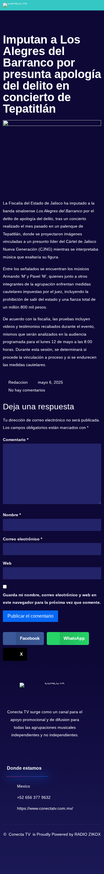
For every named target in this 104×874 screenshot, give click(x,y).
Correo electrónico (22, 539)
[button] (90, 5)
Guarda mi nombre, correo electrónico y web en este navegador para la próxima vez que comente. (52, 599)
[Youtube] (20, 753)
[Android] (39, 753)
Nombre (12, 514)
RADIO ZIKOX (88, 834)
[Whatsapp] (30, 753)
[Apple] (48, 753)
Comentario (15, 439)
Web (7, 563)
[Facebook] (11, 753)
